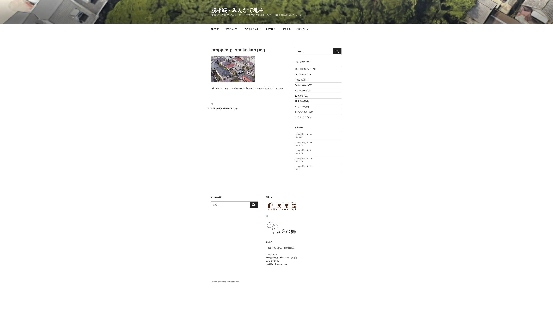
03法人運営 (300, 80)
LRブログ (270, 29)
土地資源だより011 (303, 142)
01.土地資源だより (303, 69)
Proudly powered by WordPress (225, 282)
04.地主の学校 (301, 85)
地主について (231, 29)
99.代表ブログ (301, 117)
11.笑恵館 (299, 96)
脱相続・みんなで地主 (237, 10)
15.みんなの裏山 (302, 112)
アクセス (287, 29)
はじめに (215, 29)
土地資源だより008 (303, 166)
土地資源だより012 (303, 134)
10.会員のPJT (301, 90)
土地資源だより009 (303, 158)
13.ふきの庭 (300, 107)
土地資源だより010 (303, 150)
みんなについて (252, 29)
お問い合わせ (302, 29)
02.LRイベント (301, 74)
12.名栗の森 (300, 101)
